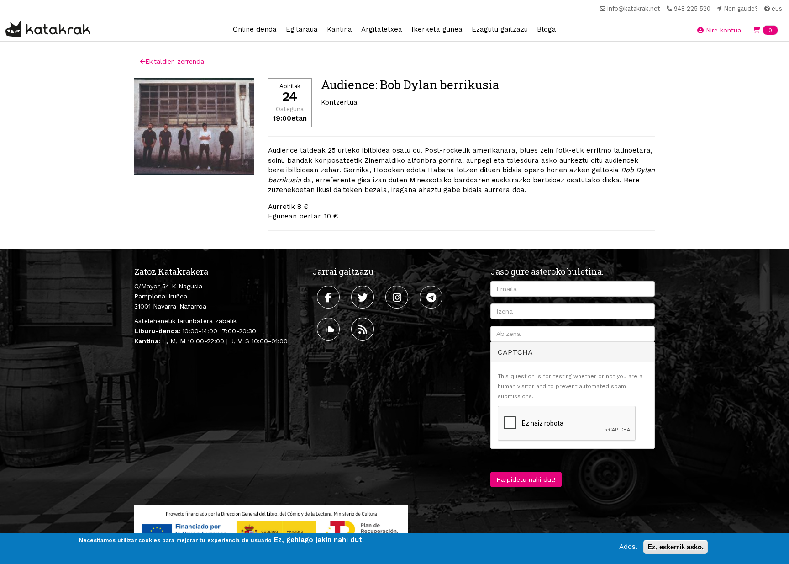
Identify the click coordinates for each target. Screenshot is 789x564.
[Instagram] (397, 297)
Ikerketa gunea (437, 29)
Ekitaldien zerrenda (174, 61)
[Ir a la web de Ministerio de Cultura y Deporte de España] (271, 529)
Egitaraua (302, 29)
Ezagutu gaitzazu (500, 29)
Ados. (628, 547)
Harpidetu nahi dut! (526, 479)
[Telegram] (432, 297)
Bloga (546, 29)
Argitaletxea (381, 29)
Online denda (255, 29)
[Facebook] (329, 297)
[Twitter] (363, 297)
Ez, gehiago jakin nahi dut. (319, 540)
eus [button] (776, 8)
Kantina (339, 29)
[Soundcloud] (329, 329)
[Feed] (363, 329)
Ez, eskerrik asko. (675, 547)
